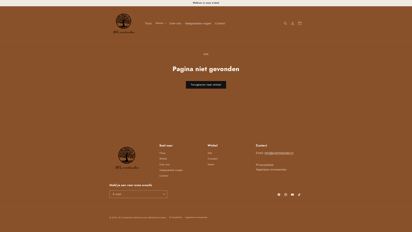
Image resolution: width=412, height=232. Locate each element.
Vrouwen (213, 158)
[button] (161, 23)
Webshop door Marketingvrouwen (150, 217)
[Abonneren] (163, 194)
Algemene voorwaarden (196, 217)
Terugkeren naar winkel (206, 84)
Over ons (164, 164)
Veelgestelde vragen (171, 170)
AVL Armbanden (125, 217)
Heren (211, 164)
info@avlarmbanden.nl (278, 153)
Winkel (163, 158)
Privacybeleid (175, 217)
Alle (210, 153)
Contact (163, 175)
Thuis (162, 153)
